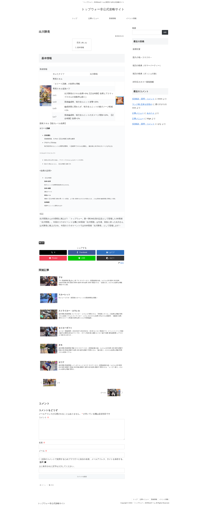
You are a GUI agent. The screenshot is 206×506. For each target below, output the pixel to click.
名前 (42, 443)
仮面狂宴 (136, 49)
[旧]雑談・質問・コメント (143, 99)
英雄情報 (154, 499)
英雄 (42, 243)
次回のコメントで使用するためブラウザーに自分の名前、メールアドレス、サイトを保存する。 (82, 459)
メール (43, 451)
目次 (79, 42)
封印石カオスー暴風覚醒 (143, 82)
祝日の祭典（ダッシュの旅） (145, 74)
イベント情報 (163, 499)
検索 (134, 28)
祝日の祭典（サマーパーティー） (147, 65)
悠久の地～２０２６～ (142, 57)
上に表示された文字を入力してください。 (57, 466)
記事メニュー (138, 113)
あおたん (150, 113)
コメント (44, 417)
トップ (135, 499)
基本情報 (80, 47)
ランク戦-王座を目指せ (142, 104)
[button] (110, 258)
